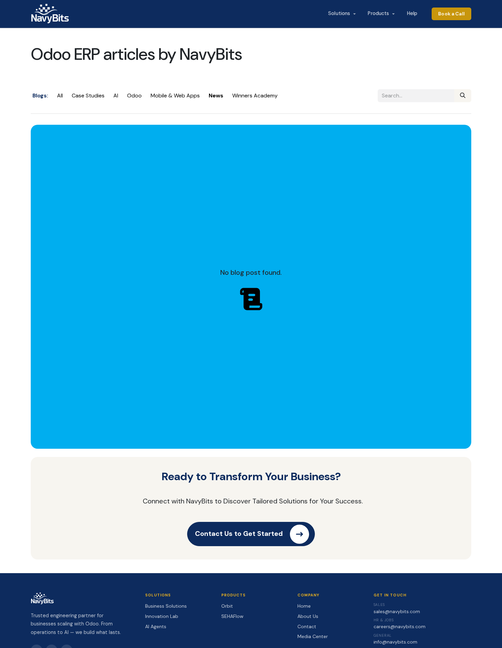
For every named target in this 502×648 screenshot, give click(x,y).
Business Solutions (166, 606)
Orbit (227, 606)
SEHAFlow (232, 616)
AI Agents (155, 626)
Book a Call (451, 14)
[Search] (462, 95)
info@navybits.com (395, 641)
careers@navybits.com (400, 626)
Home (304, 606)
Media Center (312, 636)
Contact (306, 626)
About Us (307, 616)
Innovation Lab (161, 616)
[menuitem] (342, 13)
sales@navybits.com (397, 611)
